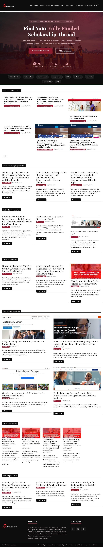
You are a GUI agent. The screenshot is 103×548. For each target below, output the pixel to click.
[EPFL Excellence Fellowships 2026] (86, 221)
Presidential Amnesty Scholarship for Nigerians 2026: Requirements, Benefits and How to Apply (17, 128)
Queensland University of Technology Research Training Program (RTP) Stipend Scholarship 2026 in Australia (51, 144)
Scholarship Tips (76, 185)
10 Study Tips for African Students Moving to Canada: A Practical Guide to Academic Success (16, 486)
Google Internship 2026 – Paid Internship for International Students (23, 394)
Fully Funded (28, 77)
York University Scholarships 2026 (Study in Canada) (83, 117)
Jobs (57, 81)
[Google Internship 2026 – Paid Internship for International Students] (25, 379)
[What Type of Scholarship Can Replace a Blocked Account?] (86, 271)
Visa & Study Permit (76, 5)
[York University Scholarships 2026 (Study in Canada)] (84, 104)
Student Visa (75, 286)
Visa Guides (47, 81)
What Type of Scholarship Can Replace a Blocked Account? (85, 282)
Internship (90, 77)
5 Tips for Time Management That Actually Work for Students (51, 483)
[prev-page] (3, 156)
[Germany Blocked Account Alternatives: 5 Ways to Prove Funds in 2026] (31, 433)
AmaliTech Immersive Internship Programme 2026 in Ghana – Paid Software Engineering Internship (76, 344)
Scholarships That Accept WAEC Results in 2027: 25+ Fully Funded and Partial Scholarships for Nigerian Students (51, 177)
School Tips (65, 5)
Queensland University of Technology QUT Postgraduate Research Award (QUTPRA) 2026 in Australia (84, 143)
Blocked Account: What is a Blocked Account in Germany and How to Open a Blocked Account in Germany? (72, 443)
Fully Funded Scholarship (12, 106)
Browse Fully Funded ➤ (40, 51)
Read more (7, 197)
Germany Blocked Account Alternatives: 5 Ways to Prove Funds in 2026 (31, 442)
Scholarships (34, 5)
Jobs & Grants (90, 5)
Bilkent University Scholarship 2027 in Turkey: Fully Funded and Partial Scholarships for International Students (18, 100)
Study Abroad (45, 5)
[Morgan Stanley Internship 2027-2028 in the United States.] (25, 327)
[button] (98, 5)
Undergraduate (42, 77)
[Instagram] (78, 529)
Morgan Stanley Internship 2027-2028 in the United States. (23, 342)
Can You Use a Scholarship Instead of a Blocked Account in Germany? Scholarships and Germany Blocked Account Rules (51, 444)
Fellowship (55, 5)
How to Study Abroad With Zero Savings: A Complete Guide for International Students (17, 268)
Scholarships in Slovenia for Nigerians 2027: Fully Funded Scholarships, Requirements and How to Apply (16, 176)
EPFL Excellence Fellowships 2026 (84, 232)
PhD (67, 77)
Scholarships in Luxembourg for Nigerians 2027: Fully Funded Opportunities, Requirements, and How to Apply (84, 177)
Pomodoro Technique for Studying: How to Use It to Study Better (83, 485)
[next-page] (6, 156)
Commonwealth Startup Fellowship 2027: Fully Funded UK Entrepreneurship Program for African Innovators (17, 220)
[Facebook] (73, 529)
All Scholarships (65, 51)
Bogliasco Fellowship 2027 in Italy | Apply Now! (50, 217)
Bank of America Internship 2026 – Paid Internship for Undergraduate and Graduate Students (75, 395)
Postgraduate (57, 77)
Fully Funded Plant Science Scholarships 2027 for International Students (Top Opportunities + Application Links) (51, 100)
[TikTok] (83, 529)
